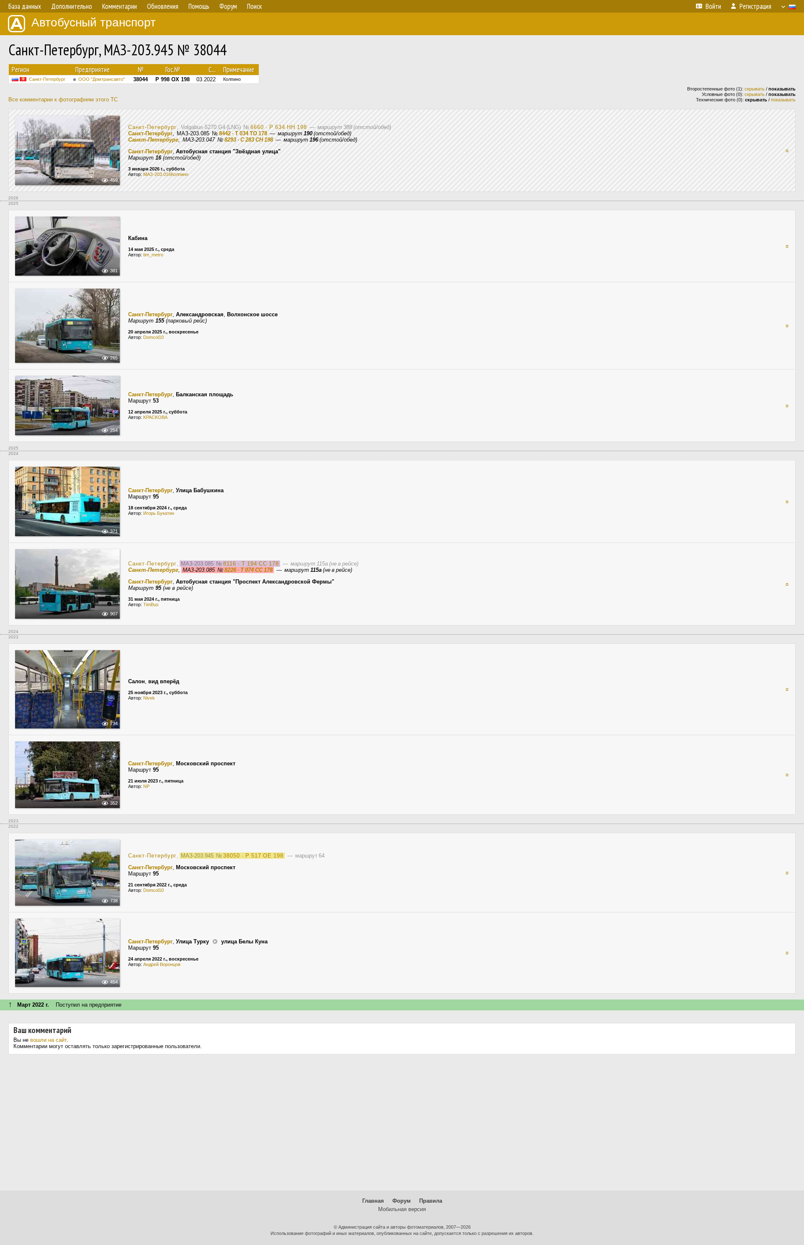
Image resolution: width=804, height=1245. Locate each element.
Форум (401, 1201)
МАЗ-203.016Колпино (165, 174)
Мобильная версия (402, 1209)
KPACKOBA (155, 417)
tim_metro (153, 254)
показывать (783, 99)
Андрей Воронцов (161, 964)
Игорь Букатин (158, 513)
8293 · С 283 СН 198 (248, 140)
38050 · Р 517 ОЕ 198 (253, 855)
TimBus (151, 604)
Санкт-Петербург (47, 79)
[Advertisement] (402, 1125)
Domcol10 (153, 337)
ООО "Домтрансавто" (101, 79)
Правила (430, 1201)
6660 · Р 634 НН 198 (278, 127)
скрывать (755, 88)
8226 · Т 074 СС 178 (248, 570)
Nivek (149, 697)
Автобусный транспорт (93, 22)
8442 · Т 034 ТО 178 (243, 133)
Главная (373, 1201)
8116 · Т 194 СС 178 (251, 564)
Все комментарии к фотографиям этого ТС (63, 99)
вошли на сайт (48, 1040)
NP (146, 786)
